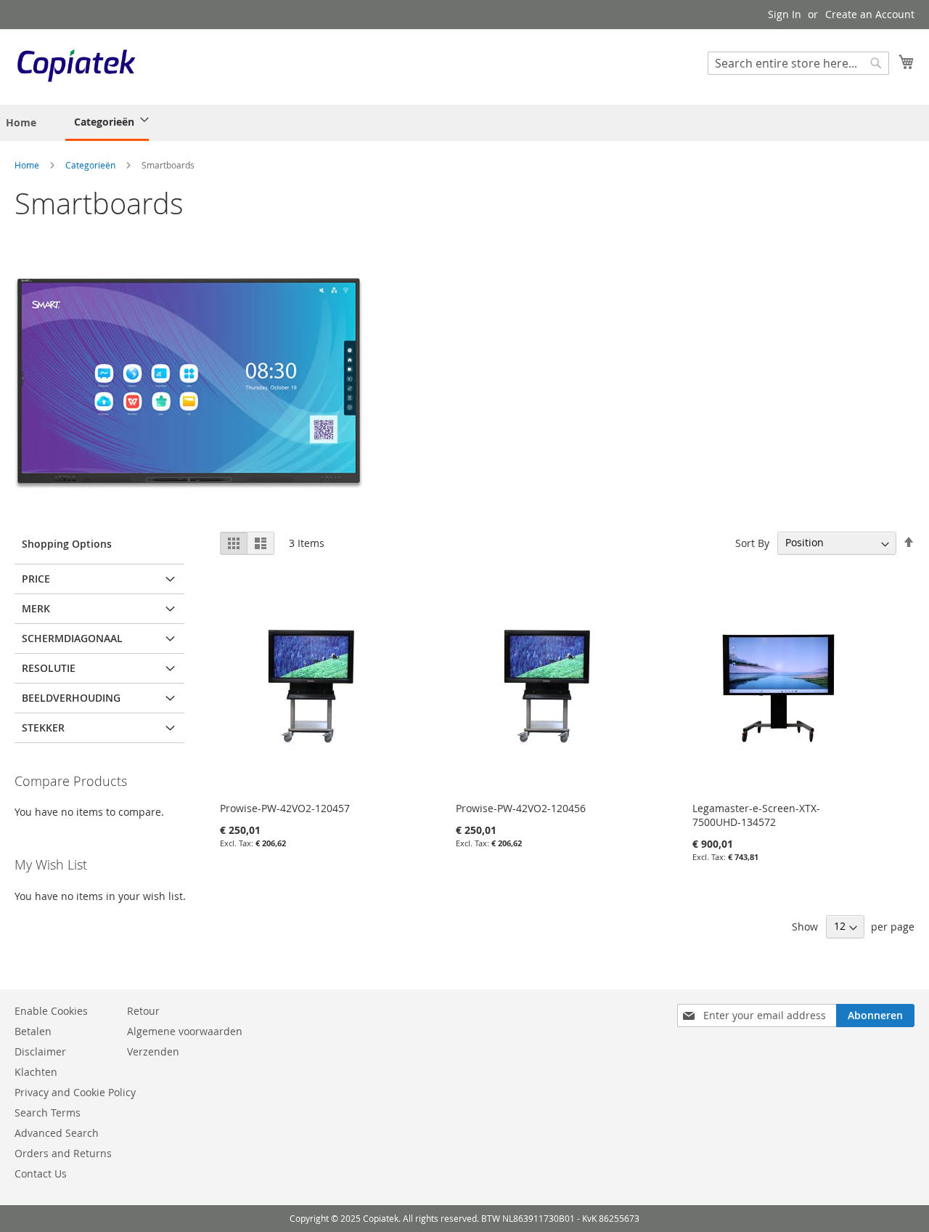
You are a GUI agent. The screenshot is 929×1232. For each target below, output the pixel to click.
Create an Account (869, 14)
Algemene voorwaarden (184, 1031)
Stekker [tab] (43, 727)
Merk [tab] (36, 608)
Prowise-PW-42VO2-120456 (521, 808)
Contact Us (41, 1173)
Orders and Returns (63, 1153)
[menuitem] (107, 123)
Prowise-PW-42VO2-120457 (285, 808)
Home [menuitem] (21, 122)
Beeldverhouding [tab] (71, 698)
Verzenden (153, 1051)
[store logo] (76, 66)
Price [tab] (36, 578)
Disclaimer (40, 1051)
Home (28, 165)
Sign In (784, 14)
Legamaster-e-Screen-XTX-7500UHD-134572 (756, 815)
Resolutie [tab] (48, 668)
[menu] (81, 123)
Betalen (33, 1031)
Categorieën (91, 165)
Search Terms (48, 1112)
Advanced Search (57, 1133)
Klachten (36, 1072)
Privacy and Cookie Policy (75, 1092)
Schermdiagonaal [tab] (72, 638)
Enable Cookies (51, 1011)
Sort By (752, 542)
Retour (143, 1011)
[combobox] (798, 63)
